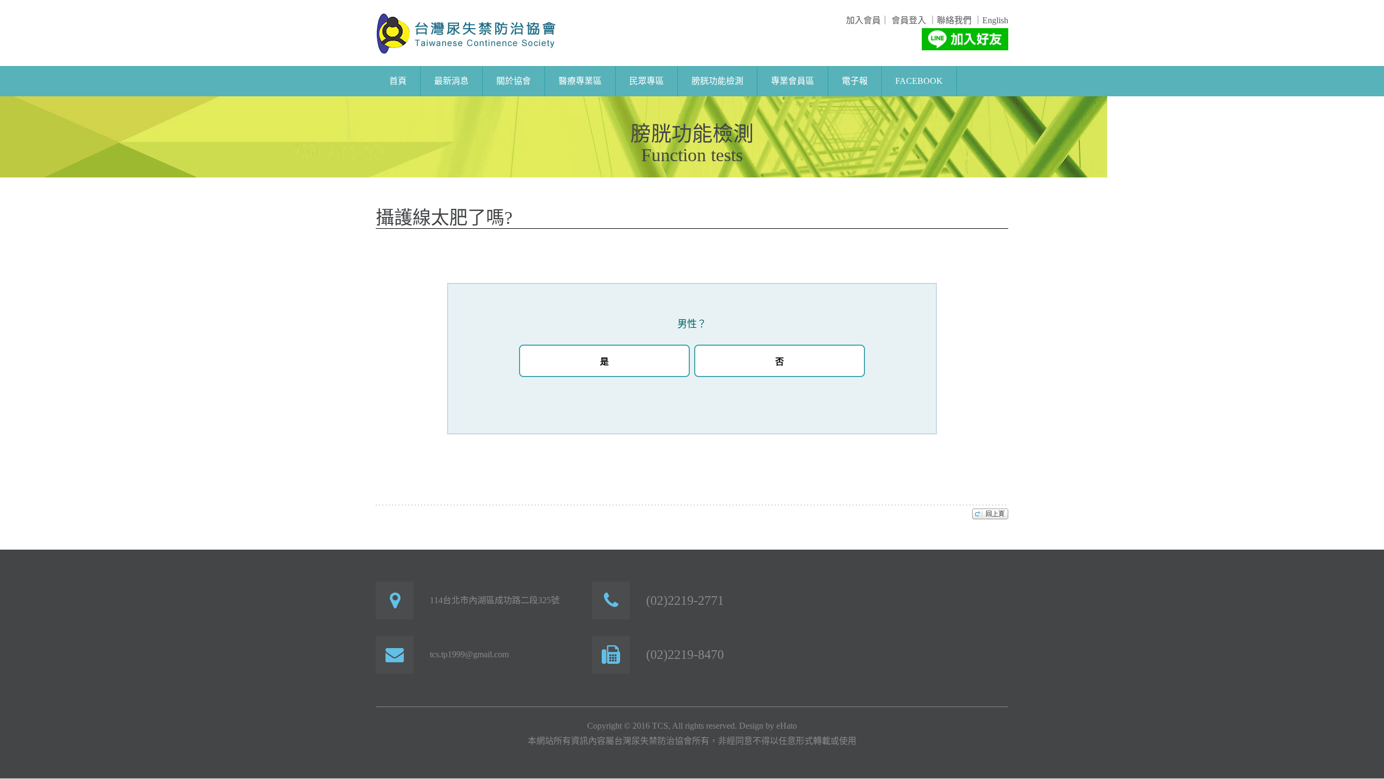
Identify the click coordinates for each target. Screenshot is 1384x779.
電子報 (855, 80)
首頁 (398, 80)
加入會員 (863, 20)
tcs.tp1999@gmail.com (469, 654)
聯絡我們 (954, 20)
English (995, 20)
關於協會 (513, 80)
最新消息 (451, 80)
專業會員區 (792, 80)
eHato (786, 725)
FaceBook (919, 80)
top (990, 513)
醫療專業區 (580, 80)
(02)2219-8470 (685, 655)
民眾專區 (646, 80)
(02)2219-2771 (685, 600)
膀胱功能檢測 (717, 80)
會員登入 (907, 20)
